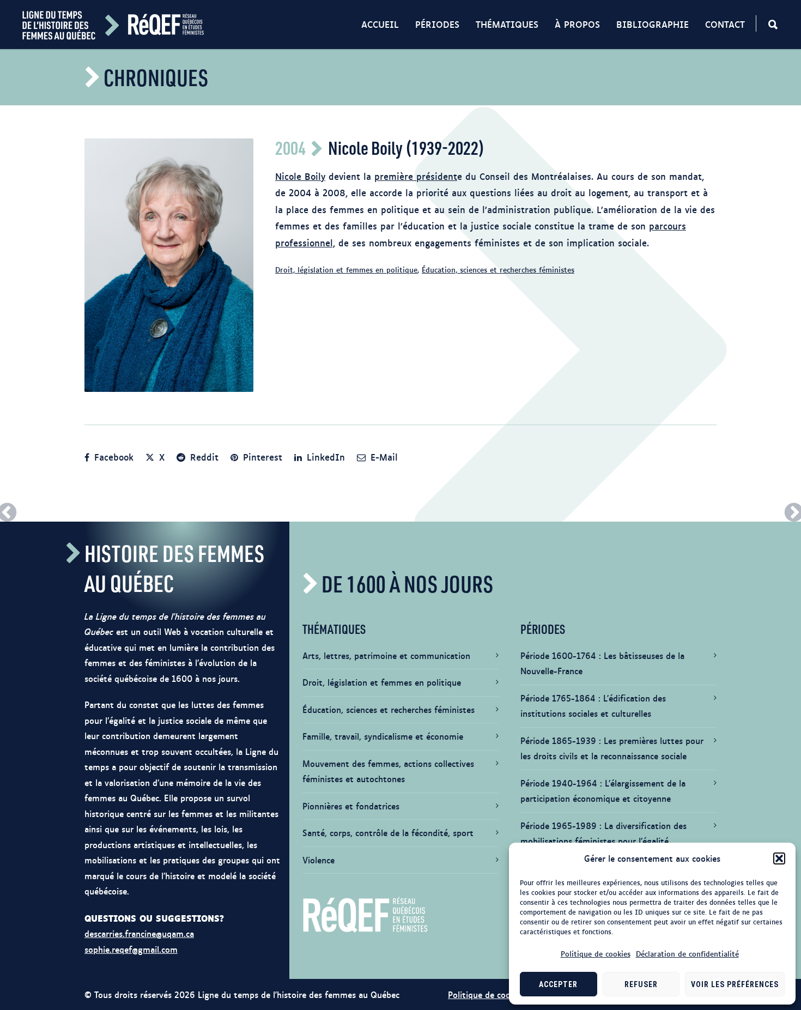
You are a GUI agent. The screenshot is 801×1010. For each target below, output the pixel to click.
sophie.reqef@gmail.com (131, 949)
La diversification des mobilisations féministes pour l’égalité (603, 833)
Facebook (112, 457)
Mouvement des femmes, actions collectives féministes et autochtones (388, 771)
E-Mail (382, 457)
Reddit (203, 457)
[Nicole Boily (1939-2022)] (168, 265)
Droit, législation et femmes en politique (346, 269)
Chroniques (156, 77)
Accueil (380, 24)
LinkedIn (324, 457)
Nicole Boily (300, 176)
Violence (318, 860)
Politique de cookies (595, 953)
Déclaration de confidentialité (687, 953)
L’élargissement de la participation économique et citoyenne (602, 791)
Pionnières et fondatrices (350, 806)
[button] (779, 858)
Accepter (558, 984)
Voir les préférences (735, 984)
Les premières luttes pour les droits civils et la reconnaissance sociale (611, 748)
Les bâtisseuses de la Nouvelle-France (602, 663)
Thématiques (507, 24)
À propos (577, 24)
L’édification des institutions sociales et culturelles (593, 706)
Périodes (437, 24)
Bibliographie (652, 24)
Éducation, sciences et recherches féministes (498, 269)
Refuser (641, 984)
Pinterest (261, 457)
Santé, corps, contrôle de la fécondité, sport (388, 832)
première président (415, 176)
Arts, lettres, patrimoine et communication (386, 655)
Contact (725, 24)
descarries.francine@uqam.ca (139, 933)
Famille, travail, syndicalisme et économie (382, 736)
